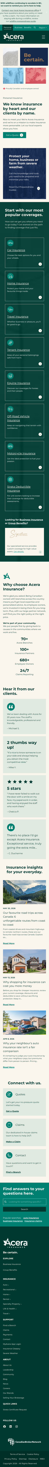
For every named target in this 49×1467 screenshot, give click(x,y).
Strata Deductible (29, 507)
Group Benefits (10, 1270)
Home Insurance (18, 283)
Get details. (19, 551)
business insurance (13, 1221)
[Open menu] (43, 37)
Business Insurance (12, 1264)
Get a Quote (12, 135)
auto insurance (31, 1218)
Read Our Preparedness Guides (21, 188)
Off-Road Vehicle (29, 434)
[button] (34, 27)
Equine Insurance (18, 383)
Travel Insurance (17, 316)
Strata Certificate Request (15, 1410)
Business (18, 27)
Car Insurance (16, 250)
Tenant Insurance (18, 349)
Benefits (27, 27)
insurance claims (33, 1221)
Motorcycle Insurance (21, 453)
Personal (7, 27)
